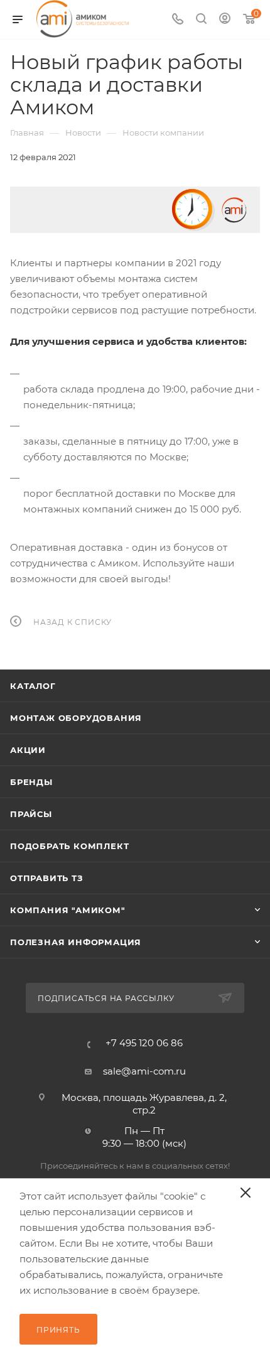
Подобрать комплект (69, 846)
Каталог (33, 686)
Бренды (31, 782)
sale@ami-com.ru (144, 1071)
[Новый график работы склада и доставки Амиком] (135, 210)
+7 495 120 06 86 (144, 1043)
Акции (28, 750)
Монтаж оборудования (76, 718)
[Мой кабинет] (224, 20)
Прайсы (31, 814)
